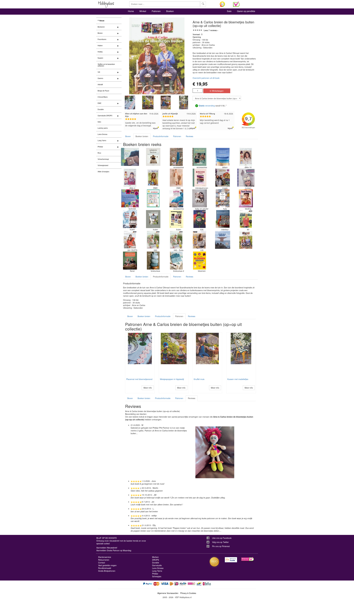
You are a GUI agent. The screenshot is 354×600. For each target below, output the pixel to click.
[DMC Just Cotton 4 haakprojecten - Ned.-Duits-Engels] (176, 157)
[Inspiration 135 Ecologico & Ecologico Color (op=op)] (200, 240)
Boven (128, 136)
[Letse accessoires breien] (176, 198)
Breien (100, 33)
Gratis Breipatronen (106, 570)
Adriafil (100, 85)
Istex (99, 122)
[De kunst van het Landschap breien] (223, 157)
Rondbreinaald (104, 568)
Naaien (100, 58)
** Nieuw (101, 21)
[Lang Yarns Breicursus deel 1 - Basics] (153, 261)
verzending (207, 105)
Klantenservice (104, 557)
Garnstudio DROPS (105, 116)
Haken (100, 46)
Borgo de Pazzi (103, 91)
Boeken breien (142, 136)
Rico (99, 153)
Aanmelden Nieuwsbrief (106, 547)
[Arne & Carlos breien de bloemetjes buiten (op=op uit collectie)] (246, 240)
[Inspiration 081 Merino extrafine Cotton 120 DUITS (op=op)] (130, 240)
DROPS (155, 559)
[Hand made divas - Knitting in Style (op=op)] (130, 157)
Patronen (156, 11)
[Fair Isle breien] (223, 240)
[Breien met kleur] (200, 178)
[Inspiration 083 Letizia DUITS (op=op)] (176, 240)
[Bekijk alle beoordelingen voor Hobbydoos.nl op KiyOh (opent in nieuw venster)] (224, 4)
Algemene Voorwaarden (167, 593)
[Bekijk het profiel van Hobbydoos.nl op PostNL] (231, 559)
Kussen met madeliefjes (237, 379)
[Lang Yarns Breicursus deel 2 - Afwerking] (176, 261)
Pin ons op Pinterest (221, 546)
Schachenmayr (103, 159)
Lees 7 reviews (210, 30)
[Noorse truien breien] (130, 219)
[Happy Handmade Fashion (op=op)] (200, 157)
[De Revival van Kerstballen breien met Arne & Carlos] (130, 261)
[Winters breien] (153, 157)
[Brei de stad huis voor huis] (223, 198)
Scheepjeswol (103, 165)
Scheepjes (156, 576)
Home (131, 11)
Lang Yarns (102, 141)
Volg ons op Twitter (220, 542)
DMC (99, 103)
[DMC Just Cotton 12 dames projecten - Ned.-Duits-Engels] (176, 178)
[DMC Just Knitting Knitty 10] (246, 157)
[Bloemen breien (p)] (200, 261)
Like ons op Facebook (221, 538)
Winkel (142, 11)
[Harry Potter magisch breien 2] (223, 178)
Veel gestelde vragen (107, 565)
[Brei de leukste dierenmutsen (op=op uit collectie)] (246, 178)
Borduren (101, 27)
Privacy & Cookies (188, 593)
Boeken (170, 11)
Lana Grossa (102, 134)
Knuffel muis (199, 379)
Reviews (189, 136)
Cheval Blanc (103, 97)
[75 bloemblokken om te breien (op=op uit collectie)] (130, 198)
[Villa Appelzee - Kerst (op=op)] (153, 198)
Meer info (148, 387)
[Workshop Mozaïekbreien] (223, 219)
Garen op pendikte (246, 11)
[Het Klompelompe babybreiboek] (200, 198)
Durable (101, 109)
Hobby (100, 52)
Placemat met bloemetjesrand (139, 379)
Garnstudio (157, 565)
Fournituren (102, 39)
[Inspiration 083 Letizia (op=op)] (153, 240)
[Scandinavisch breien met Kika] (176, 219)
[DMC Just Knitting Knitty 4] (130, 178)
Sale (229, 11)
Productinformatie (160, 136)
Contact (101, 562)
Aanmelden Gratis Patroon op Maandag (113, 550)
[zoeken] (203, 4)
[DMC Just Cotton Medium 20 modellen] (153, 178)
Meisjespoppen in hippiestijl (172, 379)
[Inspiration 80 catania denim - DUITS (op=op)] (246, 219)
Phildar (100, 147)
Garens (100, 78)
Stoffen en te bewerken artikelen (106, 65)
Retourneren (103, 559)
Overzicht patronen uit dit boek (206, 78)
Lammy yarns (103, 128)
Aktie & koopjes (103, 172)
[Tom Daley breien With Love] (246, 198)
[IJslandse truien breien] (153, 219)
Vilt (99, 72)
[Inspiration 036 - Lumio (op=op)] (200, 219)
